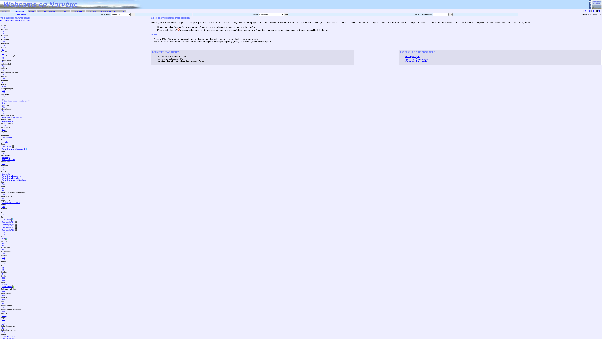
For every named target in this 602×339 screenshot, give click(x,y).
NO (589, 11)
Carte (32, 11)
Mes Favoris (21, 14)
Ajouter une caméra (59, 11)
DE (594, 11)
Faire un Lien (78, 11)
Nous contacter (108, 11)
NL (599, 11)
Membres (42, 11)
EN (585, 11)
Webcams (19, 11)
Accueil (5, 11)
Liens (121, 11)
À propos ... (92, 11)
